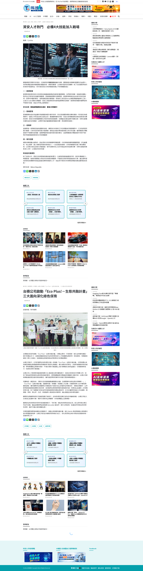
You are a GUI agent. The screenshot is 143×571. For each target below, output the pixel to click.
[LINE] (110, 1)
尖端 (57, 16)
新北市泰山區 (52, 192)
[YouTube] (105, 1)
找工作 (113, 16)
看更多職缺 (81, 222)
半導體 (45, 16)
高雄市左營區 (30, 207)
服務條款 (108, 568)
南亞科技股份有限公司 (54, 198)
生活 (51, 16)
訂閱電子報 (115, 568)
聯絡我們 (94, 568)
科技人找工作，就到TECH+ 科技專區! (53, 1)
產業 (63, 16)
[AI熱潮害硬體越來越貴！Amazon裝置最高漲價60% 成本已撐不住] (55, 256)
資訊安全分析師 (68, 82)
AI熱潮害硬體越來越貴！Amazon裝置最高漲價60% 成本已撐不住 (55, 264)
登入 (117, 1)
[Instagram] (108, 1)
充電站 (76, 16)
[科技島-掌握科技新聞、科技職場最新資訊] (33, 8)
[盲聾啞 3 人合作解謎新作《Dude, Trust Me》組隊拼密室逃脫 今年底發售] (33, 256)
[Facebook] (103, 1)
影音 (70, 16)
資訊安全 (36, 177)
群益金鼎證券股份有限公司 (34, 198)
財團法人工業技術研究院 (75, 198)
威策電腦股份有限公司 (54, 214)
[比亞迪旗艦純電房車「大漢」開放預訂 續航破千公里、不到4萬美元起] (78, 238)
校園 (89, 16)
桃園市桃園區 (73, 207)
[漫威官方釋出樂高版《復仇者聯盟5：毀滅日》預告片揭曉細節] (55, 238)
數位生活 (27, 177)
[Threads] (113, 1)
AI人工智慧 (37, 16)
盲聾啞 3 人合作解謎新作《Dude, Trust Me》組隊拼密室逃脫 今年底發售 (32, 265)
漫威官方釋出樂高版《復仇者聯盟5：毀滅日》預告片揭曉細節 (55, 245)
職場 (83, 16)
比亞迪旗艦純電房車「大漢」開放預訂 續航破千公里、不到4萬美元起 (77, 245)
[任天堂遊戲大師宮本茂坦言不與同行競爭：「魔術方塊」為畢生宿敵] (33, 238)
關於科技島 (86, 568)
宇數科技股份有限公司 (32, 214)
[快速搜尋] (118, 16)
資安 (32, 22)
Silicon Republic (36, 167)
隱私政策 (101, 568)
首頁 (25, 22)
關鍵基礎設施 (52, 82)
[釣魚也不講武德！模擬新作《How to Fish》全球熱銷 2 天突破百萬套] (78, 256)
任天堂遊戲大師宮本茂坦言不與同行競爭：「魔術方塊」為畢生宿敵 (33, 245)
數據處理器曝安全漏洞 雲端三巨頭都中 (44, 107)
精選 (25, 16)
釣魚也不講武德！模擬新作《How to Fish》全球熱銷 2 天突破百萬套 (77, 264)
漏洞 (70, 84)
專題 (95, 16)
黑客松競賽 (104, 16)
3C (30, 16)
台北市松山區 (30, 192)
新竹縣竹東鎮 (73, 192)
